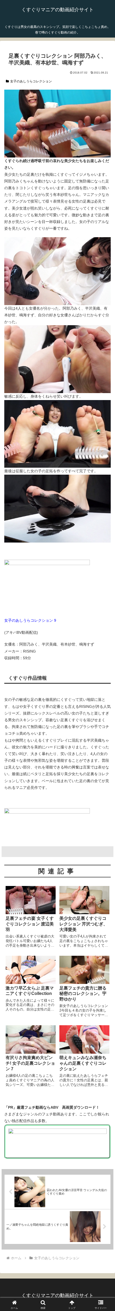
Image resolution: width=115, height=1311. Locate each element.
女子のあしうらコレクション (31, 81)
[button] (104, 872)
